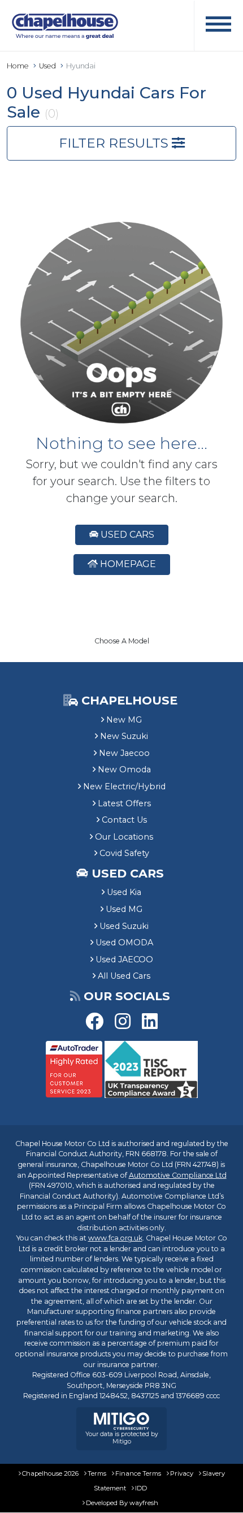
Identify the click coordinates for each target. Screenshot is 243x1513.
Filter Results (115, 143)
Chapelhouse (127, 700)
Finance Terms (138, 1473)
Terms (97, 1473)
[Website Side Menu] (218, 25)
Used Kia (124, 892)
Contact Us (124, 820)
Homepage (127, 564)
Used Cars (126, 534)
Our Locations (124, 837)
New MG (124, 720)
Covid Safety (124, 853)
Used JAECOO (124, 959)
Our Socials (127, 996)
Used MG (124, 909)
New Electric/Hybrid (124, 786)
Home (18, 66)
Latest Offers (124, 803)
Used (47, 66)
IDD (141, 1488)
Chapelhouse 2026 (50, 1473)
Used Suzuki (124, 926)
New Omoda (124, 769)
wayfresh (143, 1503)
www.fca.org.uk (115, 1238)
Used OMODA (124, 942)
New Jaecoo (124, 753)
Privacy (181, 1473)
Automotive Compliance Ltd (178, 1175)
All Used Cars (124, 976)
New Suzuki (124, 736)
